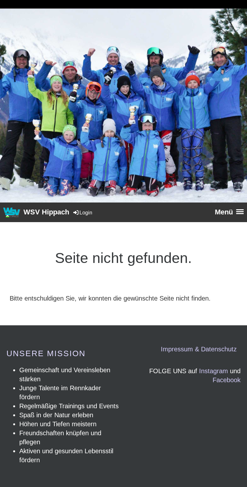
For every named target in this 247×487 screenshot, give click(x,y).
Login (85, 212)
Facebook (227, 379)
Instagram (213, 370)
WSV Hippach (46, 212)
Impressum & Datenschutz (199, 349)
